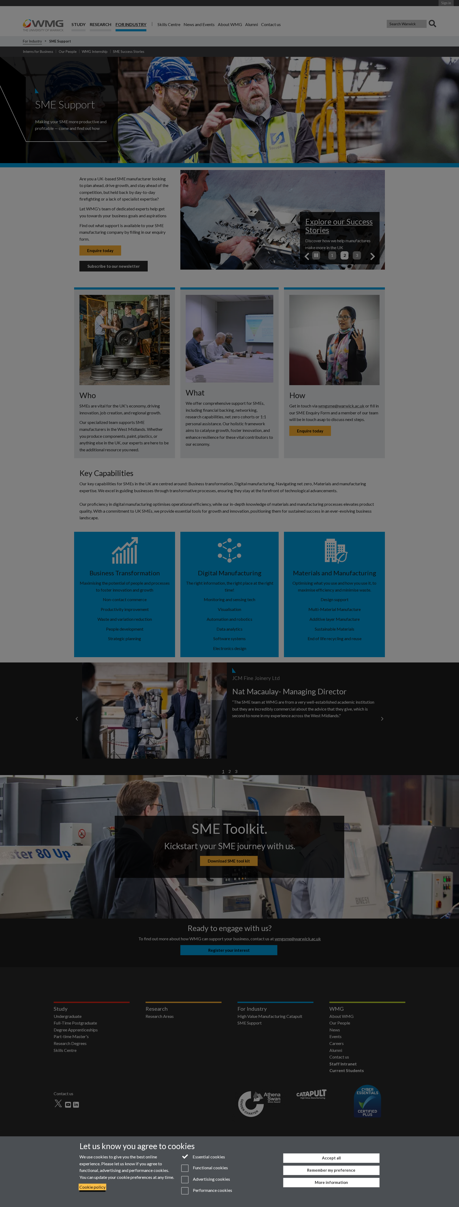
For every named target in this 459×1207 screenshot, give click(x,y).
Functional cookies (210, 1167)
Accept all (331, 1157)
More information (331, 1182)
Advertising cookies (211, 1179)
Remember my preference (331, 1170)
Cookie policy (92, 1186)
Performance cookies (212, 1190)
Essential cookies (208, 1156)
